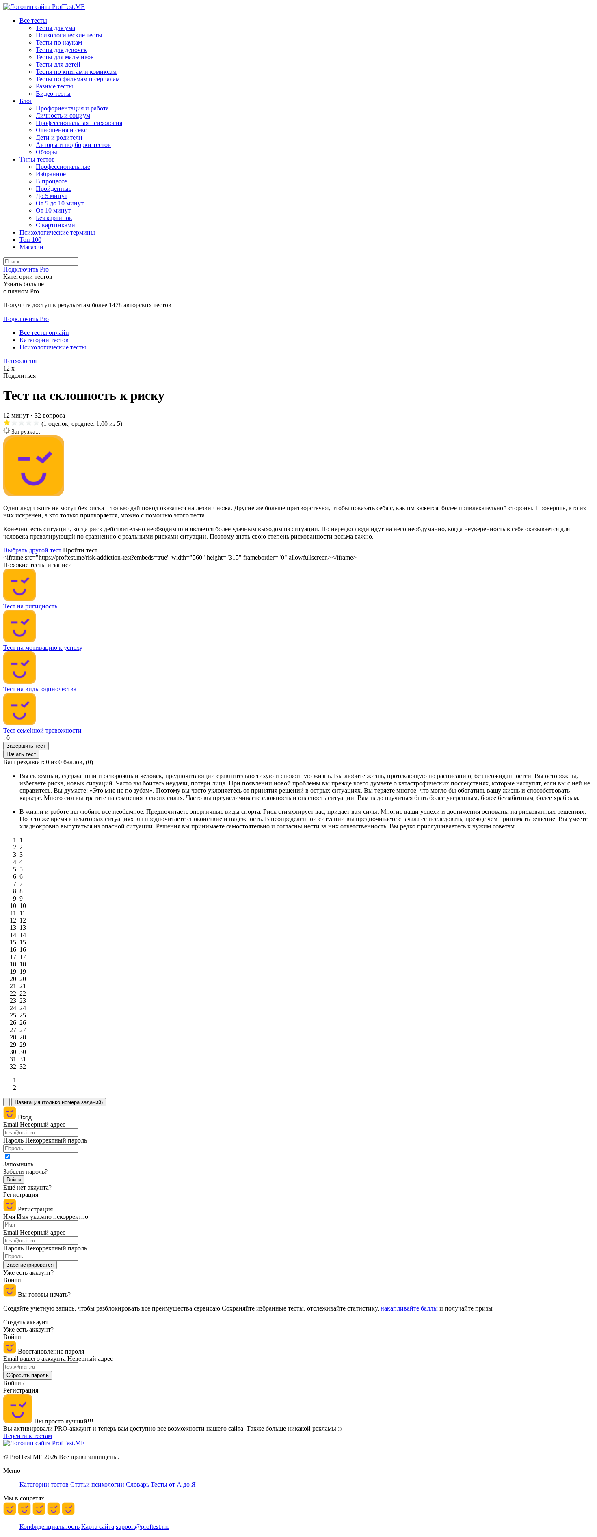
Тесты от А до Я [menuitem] (173, 1484)
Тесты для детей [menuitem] (58, 64)
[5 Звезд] (36, 422)
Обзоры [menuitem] (46, 152)
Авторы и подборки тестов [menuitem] (73, 144)
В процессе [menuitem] (51, 181)
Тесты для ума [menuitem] (55, 27)
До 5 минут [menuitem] (51, 195)
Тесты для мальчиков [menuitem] (65, 57)
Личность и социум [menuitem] (63, 115)
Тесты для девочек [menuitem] (61, 49)
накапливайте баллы (409, 1308)
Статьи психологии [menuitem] (97, 1484)
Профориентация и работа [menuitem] (72, 108)
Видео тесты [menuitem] (53, 93)
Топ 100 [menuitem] (30, 239)
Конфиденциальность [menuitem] (49, 1526)
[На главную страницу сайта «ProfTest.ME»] (44, 6)
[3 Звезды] (21, 422)
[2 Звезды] (14, 422)
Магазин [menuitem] (31, 247)
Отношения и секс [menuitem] (61, 130)
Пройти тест (80, 550)
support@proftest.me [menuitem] (142, 1526)
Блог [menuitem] (25, 100)
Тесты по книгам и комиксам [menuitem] (76, 71)
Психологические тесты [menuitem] (69, 35)
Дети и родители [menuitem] (59, 137)
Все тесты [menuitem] (33, 20)
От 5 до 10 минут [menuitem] (60, 203)
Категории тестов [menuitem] (44, 1484)
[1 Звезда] (7, 422)
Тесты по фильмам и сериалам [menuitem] (78, 78)
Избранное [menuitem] (51, 173)
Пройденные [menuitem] (53, 188)
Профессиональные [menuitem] (63, 166)
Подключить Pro (26, 318)
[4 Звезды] (28, 422)
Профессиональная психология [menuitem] (79, 122)
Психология (20, 361)
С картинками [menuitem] (55, 225)
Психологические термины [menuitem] (57, 232)
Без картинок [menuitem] (54, 217)
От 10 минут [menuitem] (53, 210)
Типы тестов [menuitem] (37, 159)
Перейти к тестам (27, 1435)
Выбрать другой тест (32, 550)
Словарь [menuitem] (137, 1484)
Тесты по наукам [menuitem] (59, 42)
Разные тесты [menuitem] (54, 86)
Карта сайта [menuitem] (97, 1526)
